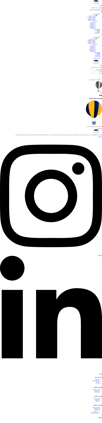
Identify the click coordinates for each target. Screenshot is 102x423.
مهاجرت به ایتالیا (91, 20)
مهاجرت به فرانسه (91, 19)
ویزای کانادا (92, 22)
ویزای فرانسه (92, 27)
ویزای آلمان (92, 24)
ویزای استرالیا (92, 25)
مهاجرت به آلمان (91, 17)
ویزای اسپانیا (92, 23)
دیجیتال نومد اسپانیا (91, 16)
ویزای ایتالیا (92, 28)
